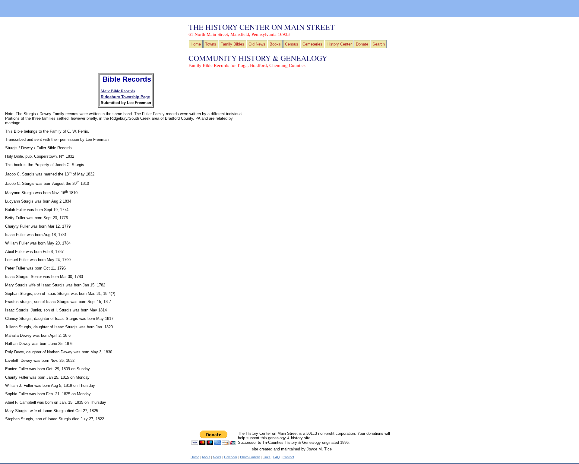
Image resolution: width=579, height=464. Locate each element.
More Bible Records (118, 91)
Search (378, 44)
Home (196, 44)
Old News (256, 44)
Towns (210, 44)
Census (291, 44)
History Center (339, 44)
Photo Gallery (250, 457)
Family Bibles (232, 44)
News (217, 457)
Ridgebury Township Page (125, 97)
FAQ (276, 457)
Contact (288, 457)
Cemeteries (312, 44)
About (206, 457)
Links (267, 457)
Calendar (230, 457)
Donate (362, 44)
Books (275, 44)
